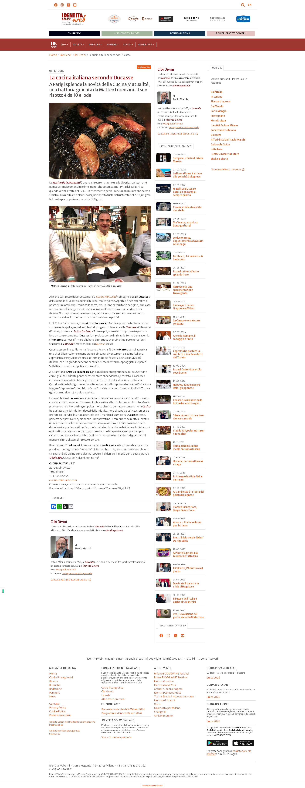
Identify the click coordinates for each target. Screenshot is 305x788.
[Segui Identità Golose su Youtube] (75, 4)
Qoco (157, 704)
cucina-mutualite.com (63, 480)
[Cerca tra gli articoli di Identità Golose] (243, 4)
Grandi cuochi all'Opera (168, 688)
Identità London (164, 681)
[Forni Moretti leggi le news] (166, 19)
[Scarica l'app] (217, 743)
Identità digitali (179, 33)
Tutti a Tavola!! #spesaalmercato (174, 696)
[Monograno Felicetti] (217, 19)
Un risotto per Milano (167, 708)
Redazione (55, 688)
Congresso (74, 33)
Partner (112, 44)
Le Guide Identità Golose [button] (229, 33)
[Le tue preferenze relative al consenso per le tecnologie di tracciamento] (3, 591)
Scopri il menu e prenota (116, 737)
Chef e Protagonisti (61, 677)
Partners (54, 692)
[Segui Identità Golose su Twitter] (68, 4)
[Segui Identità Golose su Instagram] (62, 4)
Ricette (77, 44)
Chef (63, 44)
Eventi (127, 44)
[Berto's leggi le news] (192, 19)
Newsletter (145, 44)
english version (144, 67)
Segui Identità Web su (173, 625)
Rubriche (94, 44)
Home (53, 55)
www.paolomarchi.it (66, 569)
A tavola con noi (163, 715)
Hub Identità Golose (127, 33)
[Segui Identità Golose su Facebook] (56, 4)
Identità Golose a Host (167, 692)
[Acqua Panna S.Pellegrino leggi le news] (114, 19)
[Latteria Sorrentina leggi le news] (243, 19)
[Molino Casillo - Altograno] (140, 18)
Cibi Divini (79, 55)
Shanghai (160, 711)
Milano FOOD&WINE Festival (171, 673)
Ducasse (100, 343)
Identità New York (165, 685)
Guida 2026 (213, 677)
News (52, 696)
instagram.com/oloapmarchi (77, 573)
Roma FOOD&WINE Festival (170, 677)
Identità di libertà (164, 700)
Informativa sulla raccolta (152, 785)
